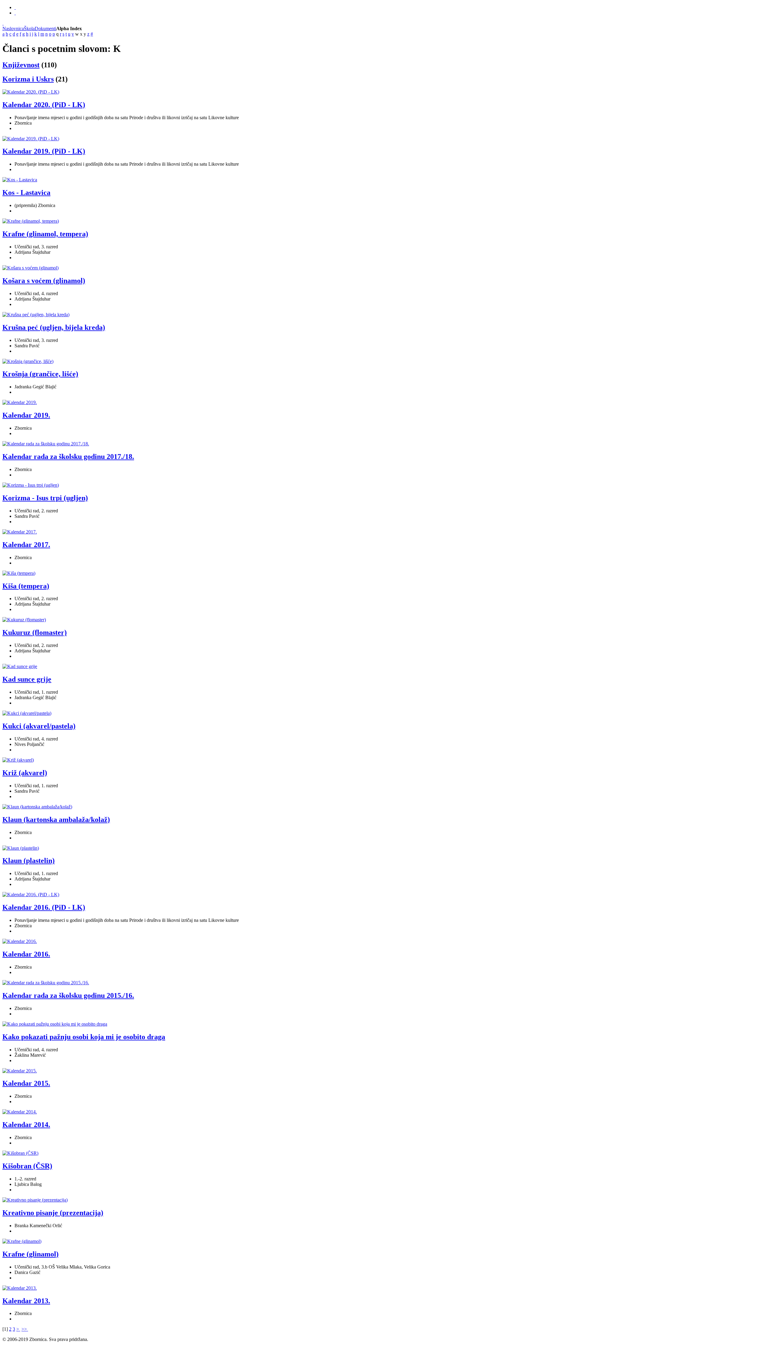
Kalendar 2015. (26, 1083)
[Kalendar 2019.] (19, 402)
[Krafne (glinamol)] (21, 1241)
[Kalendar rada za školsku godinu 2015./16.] (45, 982)
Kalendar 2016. (26, 954)
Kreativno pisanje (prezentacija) (52, 1213)
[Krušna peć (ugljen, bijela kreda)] (35, 314)
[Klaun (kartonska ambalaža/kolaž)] (37, 806)
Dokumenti (45, 28)
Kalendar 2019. (26, 415)
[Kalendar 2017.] (19, 531)
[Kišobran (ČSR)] (20, 1153)
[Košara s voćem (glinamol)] (30, 267)
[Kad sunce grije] (19, 666)
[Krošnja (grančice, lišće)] (27, 361)
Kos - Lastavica (26, 192)
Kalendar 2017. (26, 545)
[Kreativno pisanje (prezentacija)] (35, 1199)
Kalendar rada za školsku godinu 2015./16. (68, 995)
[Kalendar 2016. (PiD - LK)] (30, 894)
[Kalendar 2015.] (19, 1070)
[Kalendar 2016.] (19, 941)
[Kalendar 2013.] (19, 1288)
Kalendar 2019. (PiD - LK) (43, 151)
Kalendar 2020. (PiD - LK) (43, 105)
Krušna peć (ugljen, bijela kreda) (53, 327)
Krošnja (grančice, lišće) (40, 374)
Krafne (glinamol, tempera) (45, 234)
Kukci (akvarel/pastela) (38, 726)
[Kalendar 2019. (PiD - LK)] (30, 138)
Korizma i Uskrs (28, 79)
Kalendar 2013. (26, 1301)
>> (24, 1329)
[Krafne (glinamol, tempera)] (30, 221)
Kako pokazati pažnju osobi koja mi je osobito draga (83, 1037)
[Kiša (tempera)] (18, 573)
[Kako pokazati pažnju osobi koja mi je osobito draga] (54, 1024)
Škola (29, 28)
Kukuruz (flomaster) (34, 632)
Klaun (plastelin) (28, 861)
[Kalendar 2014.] (19, 1111)
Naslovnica (13, 28)
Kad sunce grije (26, 679)
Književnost (21, 65)
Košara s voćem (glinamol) (43, 281)
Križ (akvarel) (24, 773)
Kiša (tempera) (25, 586)
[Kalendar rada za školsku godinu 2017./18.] (45, 443)
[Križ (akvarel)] (18, 760)
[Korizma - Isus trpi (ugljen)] (30, 485)
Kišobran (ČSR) (27, 1166)
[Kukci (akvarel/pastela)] (26, 713)
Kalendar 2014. (26, 1125)
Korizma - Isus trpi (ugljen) (45, 498)
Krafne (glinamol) (30, 1254)
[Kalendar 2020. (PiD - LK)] (30, 91)
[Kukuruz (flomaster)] (24, 619)
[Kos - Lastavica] (19, 179)
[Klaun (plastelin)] (20, 848)
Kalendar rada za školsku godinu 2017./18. (68, 456)
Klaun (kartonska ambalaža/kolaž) (56, 819)
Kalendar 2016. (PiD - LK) (43, 907)
